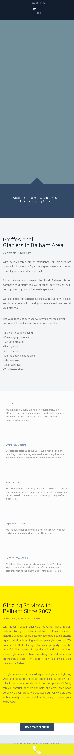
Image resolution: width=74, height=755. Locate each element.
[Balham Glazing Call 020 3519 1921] (37, 12)
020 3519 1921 (38, 2)
